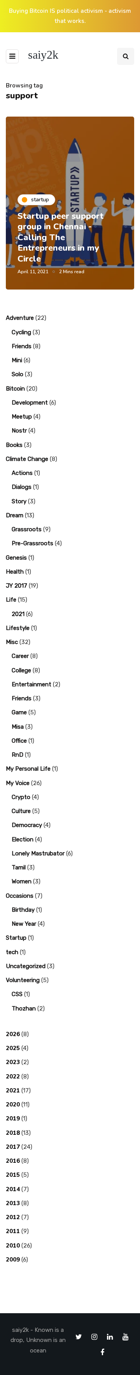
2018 (13, 1133)
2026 (13, 1034)
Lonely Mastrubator (38, 853)
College (21, 670)
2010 (13, 1245)
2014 (13, 1189)
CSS (17, 994)
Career (20, 656)
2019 (13, 1118)
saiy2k (43, 54)
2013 (13, 1203)
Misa (18, 726)
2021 (18, 614)
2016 (13, 1161)
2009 (13, 1259)
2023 (13, 1062)
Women (22, 881)
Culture (21, 811)
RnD (17, 754)
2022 (13, 1076)
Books (14, 444)
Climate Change (27, 458)
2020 (13, 1104)
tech (12, 952)
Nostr (19, 430)
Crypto (21, 797)
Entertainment (31, 684)
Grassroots (27, 529)
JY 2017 (16, 585)
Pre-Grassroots (32, 543)
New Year (24, 923)
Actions (22, 472)
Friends (22, 346)
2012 (13, 1217)
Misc (12, 642)
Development (30, 402)
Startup (16, 937)
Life (11, 599)
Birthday (23, 909)
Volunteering (23, 980)
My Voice (18, 783)
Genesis (16, 557)
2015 (13, 1175)
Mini (17, 360)
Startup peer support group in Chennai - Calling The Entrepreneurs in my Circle (60, 237)
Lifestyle (18, 628)
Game (19, 712)
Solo (17, 374)
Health (15, 571)
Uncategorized (26, 966)
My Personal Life (28, 768)
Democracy (27, 825)
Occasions (19, 895)
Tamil (19, 867)
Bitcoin (15, 388)
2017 (13, 1147)
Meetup (22, 416)
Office (19, 740)
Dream (14, 515)
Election (22, 839)
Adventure (20, 317)
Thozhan (24, 1008)
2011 (13, 1231)
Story (19, 501)
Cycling (21, 332)
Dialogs (22, 486)
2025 (13, 1048)
